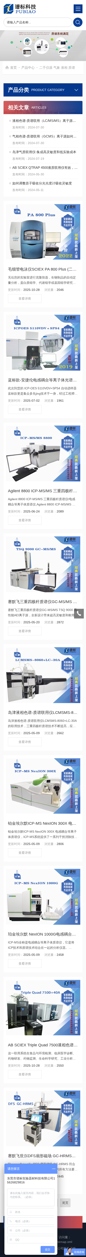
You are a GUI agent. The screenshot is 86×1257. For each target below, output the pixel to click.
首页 (13, 67)
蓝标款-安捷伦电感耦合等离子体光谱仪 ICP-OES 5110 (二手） (43, 380)
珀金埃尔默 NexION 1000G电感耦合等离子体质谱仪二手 (43, 934)
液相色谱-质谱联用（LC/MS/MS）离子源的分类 (45, 121)
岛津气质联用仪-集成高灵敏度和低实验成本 (44, 152)
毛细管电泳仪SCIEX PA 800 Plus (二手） (43, 269)
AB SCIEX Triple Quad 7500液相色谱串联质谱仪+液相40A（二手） (43, 1045)
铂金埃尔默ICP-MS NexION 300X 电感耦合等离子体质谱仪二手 (43, 823)
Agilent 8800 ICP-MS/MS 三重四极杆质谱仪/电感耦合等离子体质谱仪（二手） (43, 491)
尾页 (65, 1203)
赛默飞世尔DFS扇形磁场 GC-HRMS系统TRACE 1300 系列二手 (43, 1156)
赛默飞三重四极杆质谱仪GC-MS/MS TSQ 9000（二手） (43, 602)
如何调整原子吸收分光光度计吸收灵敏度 (42, 183)
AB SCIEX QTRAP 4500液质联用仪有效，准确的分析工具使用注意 (45, 167)
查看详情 (25, 298)
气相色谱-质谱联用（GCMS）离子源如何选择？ (45, 136)
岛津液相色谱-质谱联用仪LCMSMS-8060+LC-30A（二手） (43, 712)
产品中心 (28, 67)
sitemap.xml (63, 1242)
